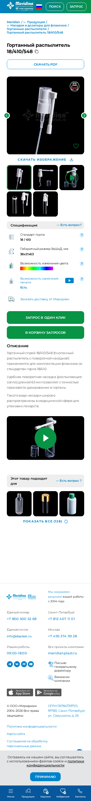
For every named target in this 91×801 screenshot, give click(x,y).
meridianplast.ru (62, 653)
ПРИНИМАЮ (45, 776)
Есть (23, 287)
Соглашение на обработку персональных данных (27, 743)
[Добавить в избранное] (76, 146)
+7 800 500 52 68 (21, 619)
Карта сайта (16, 734)
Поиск (55, 6)
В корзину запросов (45, 332)
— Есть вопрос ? (69, 480)
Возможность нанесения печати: (39, 280)
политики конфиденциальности (55, 763)
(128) (42, 521)
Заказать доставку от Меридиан (44, 299)
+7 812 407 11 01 (61, 619)
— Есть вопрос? (69, 225)
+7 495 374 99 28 (62, 636)
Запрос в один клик (45, 317)
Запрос (76, 6)
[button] (7, 115)
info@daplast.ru (19, 636)
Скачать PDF (45, 64)
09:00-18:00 (17, 653)
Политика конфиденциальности (32, 726)
